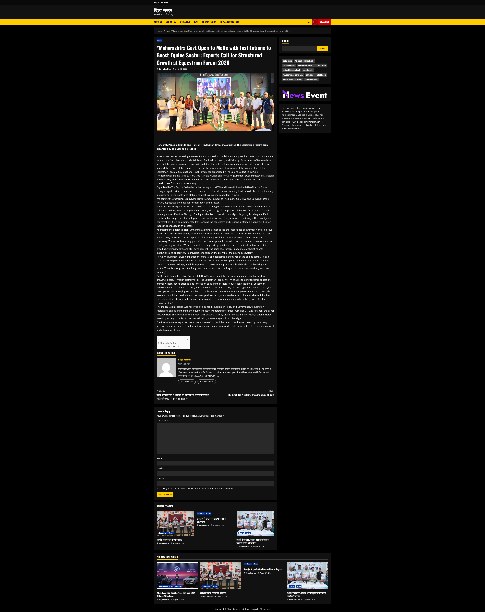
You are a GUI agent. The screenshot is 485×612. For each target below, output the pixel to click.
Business (200, 513)
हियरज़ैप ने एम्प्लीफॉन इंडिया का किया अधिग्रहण (211, 520)
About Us (158, 21)
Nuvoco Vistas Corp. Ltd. (293, 74)
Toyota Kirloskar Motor (292, 79)
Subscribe (324, 21)
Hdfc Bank (322, 65)
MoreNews (252, 609)
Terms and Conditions (229, 21)
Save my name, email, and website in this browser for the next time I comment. (196, 488)
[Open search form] (309, 21)
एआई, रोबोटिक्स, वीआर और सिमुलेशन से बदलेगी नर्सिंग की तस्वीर (253, 541)
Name (160, 458)
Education (163, 533)
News (159, 41)
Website (160, 478)
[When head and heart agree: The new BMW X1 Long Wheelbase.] (177, 575)
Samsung (309, 74)
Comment (162, 420)
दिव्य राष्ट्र (163, 10)
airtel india (287, 60)
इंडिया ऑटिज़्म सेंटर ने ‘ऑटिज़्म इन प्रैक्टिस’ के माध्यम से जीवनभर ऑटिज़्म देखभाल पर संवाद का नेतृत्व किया (183, 394)
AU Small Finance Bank (304, 60)
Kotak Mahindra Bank (291, 70)
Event (241, 533)
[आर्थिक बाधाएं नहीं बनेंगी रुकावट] (175, 523)
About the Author (168, 343)
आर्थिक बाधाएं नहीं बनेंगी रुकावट (169, 539)
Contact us (171, 21)
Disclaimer (185, 21)
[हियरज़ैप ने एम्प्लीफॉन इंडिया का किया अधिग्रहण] (215, 513)
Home (196, 21)
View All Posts (206, 381)
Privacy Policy (209, 21)
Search (285, 41)
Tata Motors (321, 74)
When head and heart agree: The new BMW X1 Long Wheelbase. (176, 594)
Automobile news (166, 586)
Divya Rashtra (165, 69)
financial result (289, 65)
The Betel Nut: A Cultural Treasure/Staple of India (251, 392)
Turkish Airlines (311, 79)
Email (160, 468)
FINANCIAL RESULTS (306, 65)
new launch (307, 70)
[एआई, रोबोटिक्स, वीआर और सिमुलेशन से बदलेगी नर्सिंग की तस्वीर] (255, 523)
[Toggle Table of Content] (185, 339)
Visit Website (187, 381)
